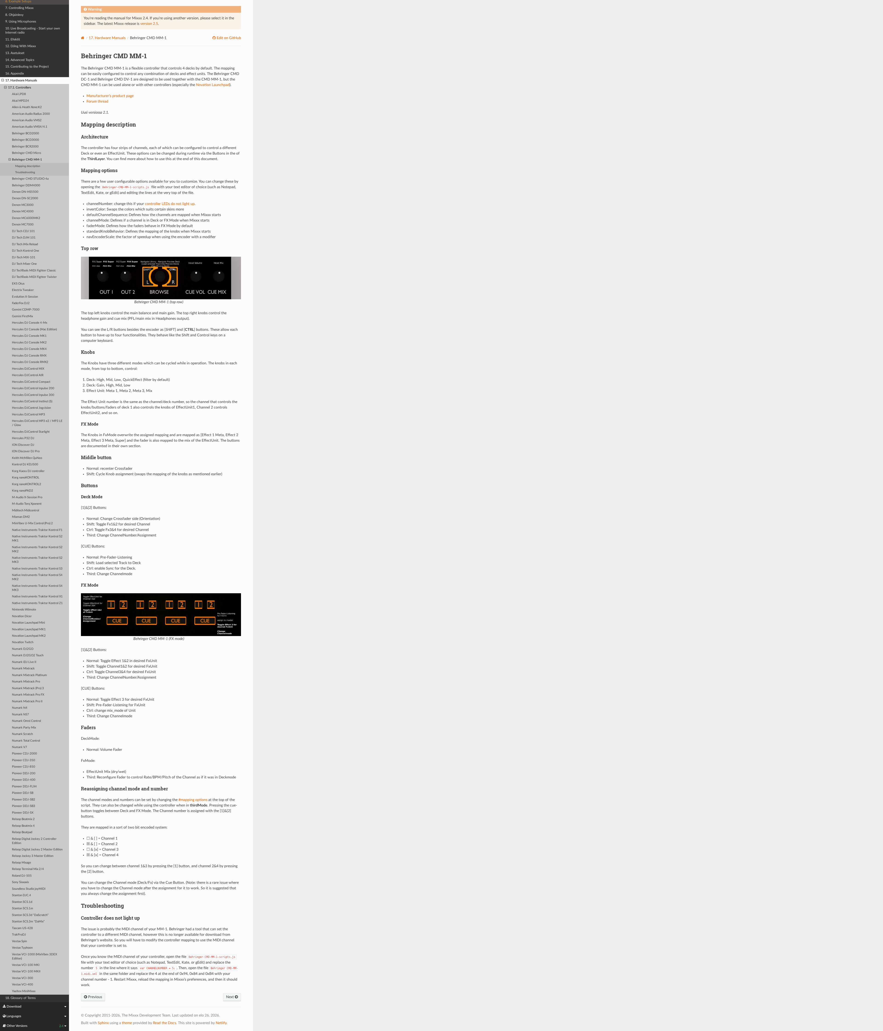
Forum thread (97, 101)
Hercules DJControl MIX (28, 368)
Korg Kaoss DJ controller (28, 471)
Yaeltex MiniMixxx (23, 991)
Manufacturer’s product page (110, 96)
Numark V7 (19, 747)
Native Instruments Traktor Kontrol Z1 (37, 603)
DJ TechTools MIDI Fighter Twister (34, 277)
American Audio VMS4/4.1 (29, 126)
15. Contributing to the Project (27, 66)
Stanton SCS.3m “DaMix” (28, 921)
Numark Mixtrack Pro (26, 681)
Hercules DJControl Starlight (31, 431)
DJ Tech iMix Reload (25, 244)
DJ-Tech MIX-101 (23, 257)
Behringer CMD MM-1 (27, 159)
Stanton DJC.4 (21, 895)
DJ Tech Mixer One (24, 263)
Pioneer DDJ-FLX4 (24, 786)
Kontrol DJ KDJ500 (25, 464)
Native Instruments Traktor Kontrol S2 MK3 (37, 560)
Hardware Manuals (107, 38)
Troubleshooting (25, 172)
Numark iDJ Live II (24, 662)
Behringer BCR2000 (25, 146)
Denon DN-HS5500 (25, 191)
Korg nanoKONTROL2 (26, 484)
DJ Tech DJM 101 (24, 237)
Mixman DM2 (21, 517)
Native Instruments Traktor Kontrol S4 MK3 (37, 588)
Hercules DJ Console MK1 (29, 335)
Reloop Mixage (21, 862)
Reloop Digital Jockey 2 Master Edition (37, 849)
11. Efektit (12, 39)
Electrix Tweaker (23, 290)
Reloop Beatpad (22, 832)
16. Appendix (14, 73)
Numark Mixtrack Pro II (27, 701)
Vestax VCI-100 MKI (26, 965)
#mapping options (192, 800)
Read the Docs (164, 1023)
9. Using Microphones (20, 21)
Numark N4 (19, 707)
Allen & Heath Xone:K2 (27, 107)
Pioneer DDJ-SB (22, 793)
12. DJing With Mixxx (20, 46)
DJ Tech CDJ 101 (23, 231)
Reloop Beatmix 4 (23, 825)
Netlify (221, 1023)
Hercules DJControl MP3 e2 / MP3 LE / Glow (37, 423)
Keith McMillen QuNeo (27, 458)
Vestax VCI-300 (22, 978)
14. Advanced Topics (19, 60)
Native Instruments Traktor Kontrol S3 (37, 568)
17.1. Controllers (19, 87)
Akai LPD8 (19, 94)
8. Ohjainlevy (14, 15)
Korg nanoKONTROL (25, 477)
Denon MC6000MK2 (26, 218)
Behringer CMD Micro (26, 153)
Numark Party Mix (24, 727)
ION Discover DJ (23, 445)
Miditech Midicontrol (25, 510)
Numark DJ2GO (22, 649)
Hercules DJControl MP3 (28, 414)
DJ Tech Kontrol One (25, 250)
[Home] (82, 38)
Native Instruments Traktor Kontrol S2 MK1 (37, 538)
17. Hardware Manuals (21, 80)
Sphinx (103, 1023)
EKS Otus (18, 283)
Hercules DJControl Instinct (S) (32, 401)
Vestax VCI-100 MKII (26, 971)
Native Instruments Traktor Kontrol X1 (37, 596)
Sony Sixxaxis (20, 882)
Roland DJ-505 (22, 875)
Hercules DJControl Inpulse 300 (33, 395)
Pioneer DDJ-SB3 (23, 806)
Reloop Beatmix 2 (23, 819)
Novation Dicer (22, 616)
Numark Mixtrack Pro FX (28, 694)
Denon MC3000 (23, 205)
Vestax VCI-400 (22, 984)
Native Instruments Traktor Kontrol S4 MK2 (37, 577)
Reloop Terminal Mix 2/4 (28, 869)
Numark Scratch (22, 734)
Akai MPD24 (20, 100)
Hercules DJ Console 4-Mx (29, 322)
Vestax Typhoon (22, 947)
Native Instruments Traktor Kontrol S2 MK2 (37, 549)
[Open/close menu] (2, 80)
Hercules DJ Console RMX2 (30, 362)
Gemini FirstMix (22, 316)
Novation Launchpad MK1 (29, 629)
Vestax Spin (19, 941)
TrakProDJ (19, 934)
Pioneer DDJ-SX (22, 812)
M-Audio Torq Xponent (27, 503)
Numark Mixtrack (23, 668)
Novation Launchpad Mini (28, 622)
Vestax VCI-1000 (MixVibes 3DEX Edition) (34, 956)
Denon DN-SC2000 (25, 198)
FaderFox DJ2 (21, 303)
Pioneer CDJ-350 (23, 760)
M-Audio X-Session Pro (27, 497)
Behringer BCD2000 (25, 133)
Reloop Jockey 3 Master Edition (32, 856)
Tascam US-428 (22, 928)
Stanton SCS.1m (22, 908)
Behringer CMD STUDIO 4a (30, 178)
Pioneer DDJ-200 (23, 773)
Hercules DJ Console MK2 (29, 342)
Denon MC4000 (23, 211)
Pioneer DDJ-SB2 (23, 799)
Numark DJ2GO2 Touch (27, 655)
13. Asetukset (14, 53)
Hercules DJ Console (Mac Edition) (34, 329)
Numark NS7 (20, 714)
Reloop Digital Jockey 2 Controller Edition (34, 841)
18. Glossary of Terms (20, 998)
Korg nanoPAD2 (22, 490)
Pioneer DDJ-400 (23, 779)
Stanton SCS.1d (22, 902)
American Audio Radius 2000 (31, 113)
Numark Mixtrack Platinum (29, 675)
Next (230, 997)
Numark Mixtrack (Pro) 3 (28, 688)
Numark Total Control (26, 740)
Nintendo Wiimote (24, 609)
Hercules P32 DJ (23, 438)
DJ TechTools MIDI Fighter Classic (34, 270)
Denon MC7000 (23, 224)
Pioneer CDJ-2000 (24, 753)
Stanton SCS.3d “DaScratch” (30, 915)
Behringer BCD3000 (25, 139)
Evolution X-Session (25, 296)
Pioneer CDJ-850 (23, 766)
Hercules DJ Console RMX (29, 355)
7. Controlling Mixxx (19, 8)
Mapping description (27, 166)
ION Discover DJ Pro (26, 451)
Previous (94, 997)
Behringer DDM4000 (26, 185)
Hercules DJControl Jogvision (31, 407)
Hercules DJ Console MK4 (29, 349)
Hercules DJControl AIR (27, 375)
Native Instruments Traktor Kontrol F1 (37, 530)
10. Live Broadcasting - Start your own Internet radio (32, 30)
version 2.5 (149, 24)
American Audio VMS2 (27, 120)
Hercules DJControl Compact (31, 381)
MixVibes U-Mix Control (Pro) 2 (32, 523)
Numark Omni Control (26, 721)
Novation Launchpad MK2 (29, 635)
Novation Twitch (22, 642)
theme (127, 1023)
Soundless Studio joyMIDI (29, 888)
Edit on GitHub (228, 38)
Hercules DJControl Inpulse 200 (33, 388)
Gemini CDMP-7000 (26, 309)
